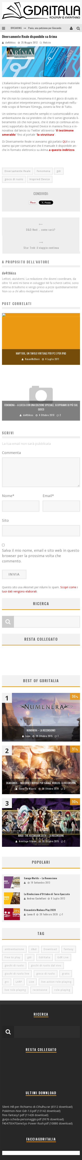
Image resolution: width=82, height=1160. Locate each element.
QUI (65, 141)
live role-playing (15, 990)
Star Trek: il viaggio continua (41, 247)
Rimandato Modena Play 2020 (40, 910)
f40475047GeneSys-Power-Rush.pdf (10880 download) (37, 1123)
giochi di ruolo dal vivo (46, 965)
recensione (40, 990)
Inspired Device (39, 179)
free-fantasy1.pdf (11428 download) (25, 1115)
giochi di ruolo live (17, 973)
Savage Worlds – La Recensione (40, 878)
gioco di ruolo (14, 179)
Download (50, 949)
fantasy (68, 949)
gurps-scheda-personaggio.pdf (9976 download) (33, 1119)
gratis (65, 973)
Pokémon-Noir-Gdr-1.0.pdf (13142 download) (31, 1111)
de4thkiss (10, 42)
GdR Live (63, 957)
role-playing (62, 990)
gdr (59, 171)
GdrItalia (44, 957)
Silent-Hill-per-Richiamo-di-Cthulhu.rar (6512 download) (37, 1107)
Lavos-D (31, 914)
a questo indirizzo (61, 150)
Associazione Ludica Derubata (42, 28)
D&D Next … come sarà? (40, 229)
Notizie (47, 42)
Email (48, 495)
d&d (34, 949)
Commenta (11, 452)
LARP (19, 981)
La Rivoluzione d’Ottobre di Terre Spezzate (47, 894)
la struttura (45, 134)
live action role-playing (56, 981)
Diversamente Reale (18, 171)
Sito (5, 520)
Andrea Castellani (36, 898)
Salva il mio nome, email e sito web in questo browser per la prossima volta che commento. (40, 555)
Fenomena (43, 171)
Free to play (12, 957)
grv (7, 981)
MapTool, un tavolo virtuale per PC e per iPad (41, 353)
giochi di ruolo (14, 965)
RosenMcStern (32, 359)
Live (31, 981)
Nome (8, 495)
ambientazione (14, 949)
